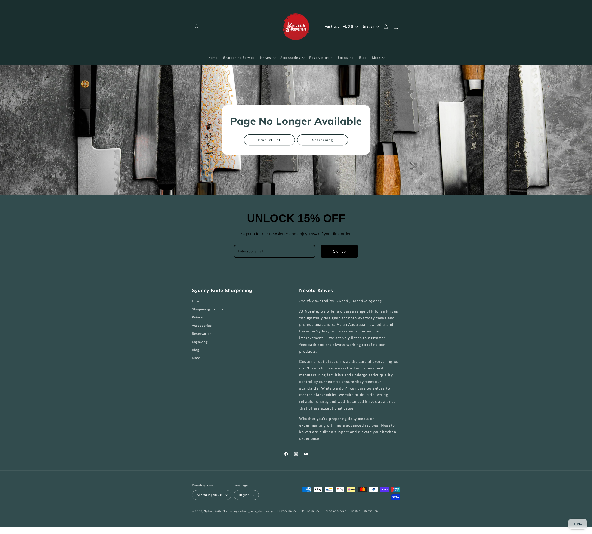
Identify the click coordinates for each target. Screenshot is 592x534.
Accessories (202, 325)
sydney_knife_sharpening (255, 511)
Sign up (339, 251)
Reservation (202, 333)
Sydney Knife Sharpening (221, 511)
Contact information (364, 511)
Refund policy (310, 511)
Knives (197, 317)
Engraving (200, 341)
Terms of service (335, 511)
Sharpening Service (207, 309)
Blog (195, 350)
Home (196, 301)
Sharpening (322, 140)
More (196, 358)
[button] (197, 27)
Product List (269, 140)
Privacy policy (287, 511)
